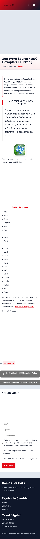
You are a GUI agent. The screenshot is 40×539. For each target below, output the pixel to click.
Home (4, 503)
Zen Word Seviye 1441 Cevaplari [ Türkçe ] (19, 382)
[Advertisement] (20, 31)
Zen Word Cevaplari (20, 207)
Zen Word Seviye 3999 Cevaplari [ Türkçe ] (21, 374)
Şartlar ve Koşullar (9, 526)
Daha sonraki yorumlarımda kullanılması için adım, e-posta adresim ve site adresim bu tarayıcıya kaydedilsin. (20, 442)
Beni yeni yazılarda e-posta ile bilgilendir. (20, 459)
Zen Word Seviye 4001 (24, 306)
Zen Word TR (9, 363)
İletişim (5, 509)
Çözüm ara (6, 506)
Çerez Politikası (8, 523)
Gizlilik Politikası (8, 519)
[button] (28, 5)
